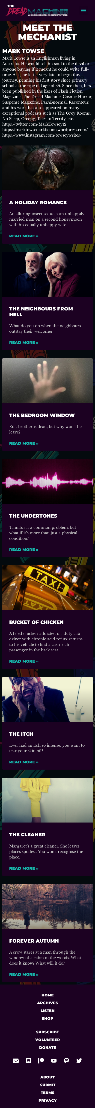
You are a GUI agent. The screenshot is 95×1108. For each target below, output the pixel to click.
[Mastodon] (66, 1061)
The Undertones (33, 516)
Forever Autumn (34, 941)
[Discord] (28, 1061)
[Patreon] (41, 1061)
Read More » (24, 236)
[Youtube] (54, 1061)
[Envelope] (16, 1061)
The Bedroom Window (42, 415)
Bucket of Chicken (36, 622)
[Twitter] (79, 1061)
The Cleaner (27, 834)
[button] (83, 10)
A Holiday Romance (38, 202)
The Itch (21, 734)
